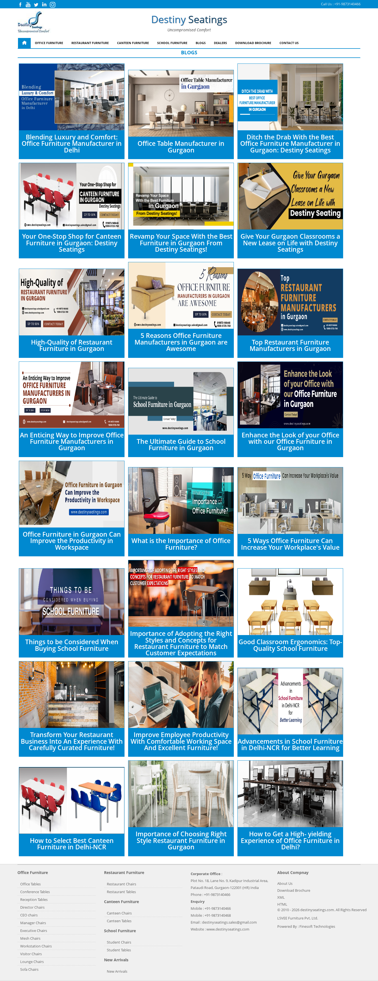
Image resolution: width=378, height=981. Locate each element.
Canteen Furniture (133, 43)
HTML (282, 904)
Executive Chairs (33, 930)
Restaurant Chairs (121, 883)
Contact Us (289, 43)
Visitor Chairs (31, 953)
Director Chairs (32, 907)
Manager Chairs (33, 922)
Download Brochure (253, 43)
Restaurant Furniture (90, 43)
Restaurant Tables (121, 891)
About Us (284, 883)
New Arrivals (117, 971)
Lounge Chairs (32, 961)
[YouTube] (28, 6)
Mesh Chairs (30, 938)
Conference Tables (35, 891)
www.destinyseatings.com (227, 929)
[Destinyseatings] (34, 22)
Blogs (201, 43)
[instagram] (52, 6)
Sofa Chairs (29, 969)
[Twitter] (36, 6)
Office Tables (30, 883)
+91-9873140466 (347, 4)
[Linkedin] (44, 6)
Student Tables (119, 949)
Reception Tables (34, 899)
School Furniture (172, 43)
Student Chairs (119, 942)
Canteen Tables (119, 920)
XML (281, 897)
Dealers (220, 43)
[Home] (24, 43)
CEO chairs (29, 915)
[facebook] (20, 6)
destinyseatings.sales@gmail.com (229, 922)
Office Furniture (49, 43)
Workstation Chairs (36, 946)
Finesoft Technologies (317, 926)
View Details (108, 122)
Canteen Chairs (119, 913)
